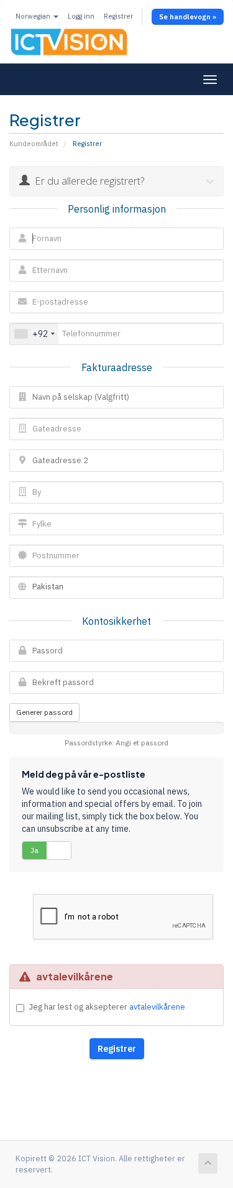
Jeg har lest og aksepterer (107, 1007)
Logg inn (81, 16)
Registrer (118, 16)
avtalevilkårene (157, 1007)
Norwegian (34, 16)
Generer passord (44, 712)
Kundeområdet (33, 143)
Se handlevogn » (187, 16)
